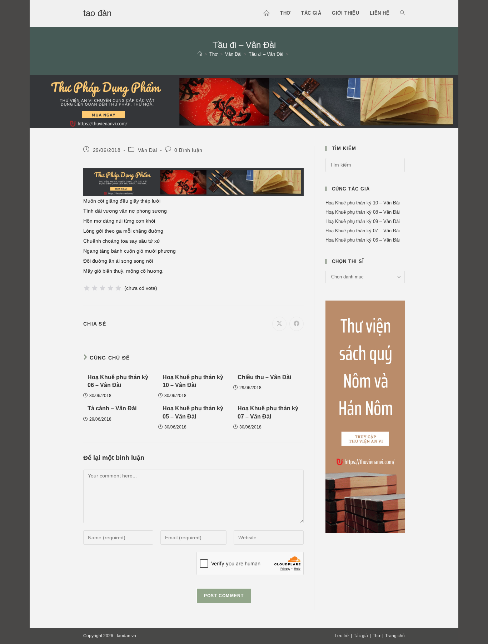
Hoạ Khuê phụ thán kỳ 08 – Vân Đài (362, 212)
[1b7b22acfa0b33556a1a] (244, 101)
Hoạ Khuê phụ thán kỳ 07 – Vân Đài (268, 412)
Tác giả (361, 635)
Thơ (376, 635)
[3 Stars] (102, 288)
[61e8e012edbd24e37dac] (365, 416)
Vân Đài (147, 150)
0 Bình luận (188, 150)
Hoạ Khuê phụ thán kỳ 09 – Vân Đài (362, 221)
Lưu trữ (342, 635)
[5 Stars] (118, 288)
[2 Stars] (94, 288)
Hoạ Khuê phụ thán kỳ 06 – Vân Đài (118, 381)
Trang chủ (395, 635)
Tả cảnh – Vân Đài (112, 408)
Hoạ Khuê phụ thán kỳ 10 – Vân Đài (193, 381)
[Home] (200, 54)
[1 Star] (86, 288)
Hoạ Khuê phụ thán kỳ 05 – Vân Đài (193, 412)
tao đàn (97, 13)
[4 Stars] (110, 288)
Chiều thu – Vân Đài (264, 377)
